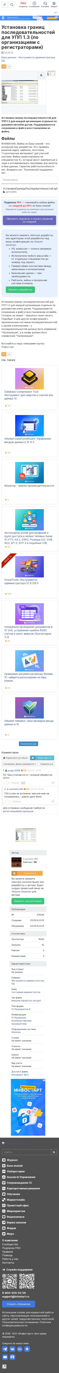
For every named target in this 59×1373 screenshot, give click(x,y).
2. (5, 789)
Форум (11, 1228)
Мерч (10, 1233)
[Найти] (54, 1152)
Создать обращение (18, 1304)
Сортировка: (19, 764)
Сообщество (10, 1244)
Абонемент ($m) (20, 1074)
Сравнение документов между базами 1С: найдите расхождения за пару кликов (28, 677)
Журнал (12, 1160)
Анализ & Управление (21, 1177)
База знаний (15, 1165)
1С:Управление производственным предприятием (21, 1020)
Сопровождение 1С (19, 1182)
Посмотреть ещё (28, 744)
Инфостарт (7, 346)
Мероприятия (16, 1211)
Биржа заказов (16, 1222)
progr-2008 (14, 770)
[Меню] (5, 5)
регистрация (10, 811)
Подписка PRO (11, 1248)
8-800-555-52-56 (14, 1292)
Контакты (8, 1262)
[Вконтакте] (12, 1349)
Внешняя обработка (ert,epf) (26, 1000)
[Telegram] (5, 1349)
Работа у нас (10, 1258)
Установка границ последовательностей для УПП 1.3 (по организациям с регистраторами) (28, 37)
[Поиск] (12, 5)
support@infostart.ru (15, 1296)
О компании (10, 1240)
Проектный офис (18, 1205)
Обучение (13, 1194)
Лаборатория (16, 1171)
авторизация (25, 811)
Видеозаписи (15, 1216)
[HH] (20, 1349)
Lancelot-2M (16, 789)
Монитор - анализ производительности (29, 485)
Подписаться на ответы (16, 758)
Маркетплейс (16, 1199)
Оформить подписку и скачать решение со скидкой (29, 220)
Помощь (7, 1255)
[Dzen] (27, 1349)
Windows (16, 1032)
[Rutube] (12, 1357)
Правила (7, 1251)
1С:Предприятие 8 (20, 1009)
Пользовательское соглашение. (20, 1322)
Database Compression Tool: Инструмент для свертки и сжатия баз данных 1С (28, 395)
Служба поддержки (19, 1269)
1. (4, 770)
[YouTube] (5, 1357)
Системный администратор (25, 992)
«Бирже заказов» (21, 891)
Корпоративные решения (23, 1188)
